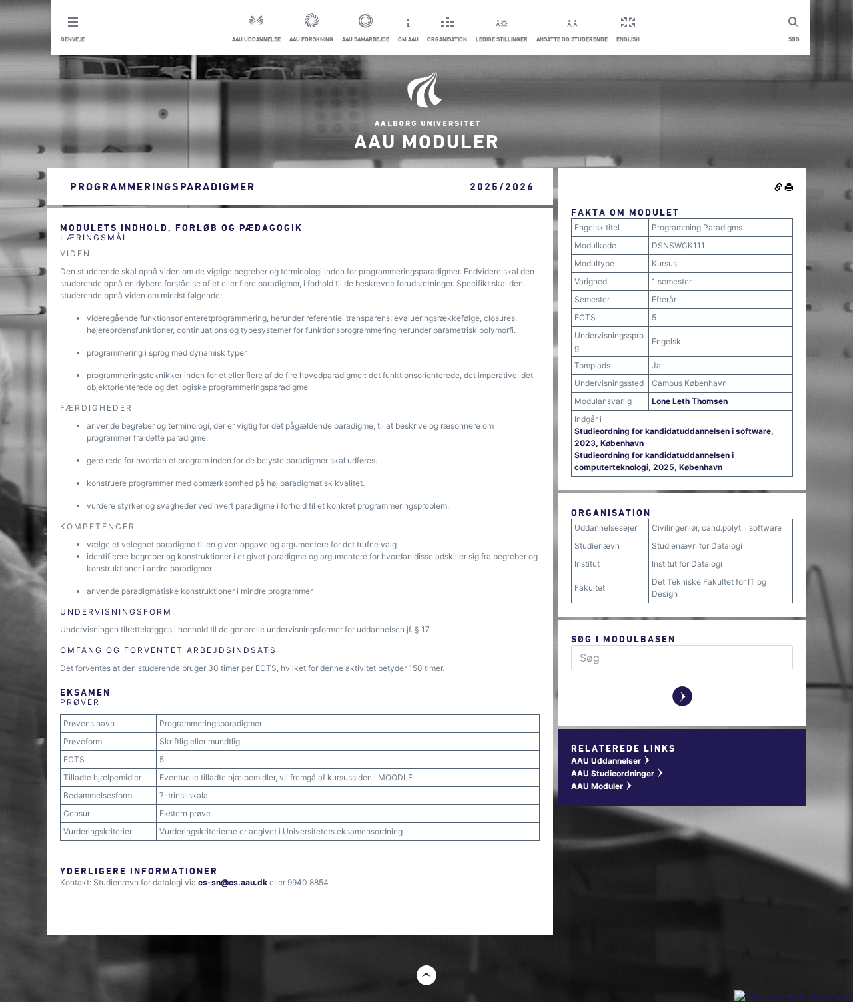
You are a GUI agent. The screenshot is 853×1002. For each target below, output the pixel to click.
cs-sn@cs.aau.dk (232, 882)
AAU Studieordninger (617, 773)
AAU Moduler (602, 786)
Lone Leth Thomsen (690, 401)
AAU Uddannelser (611, 761)
